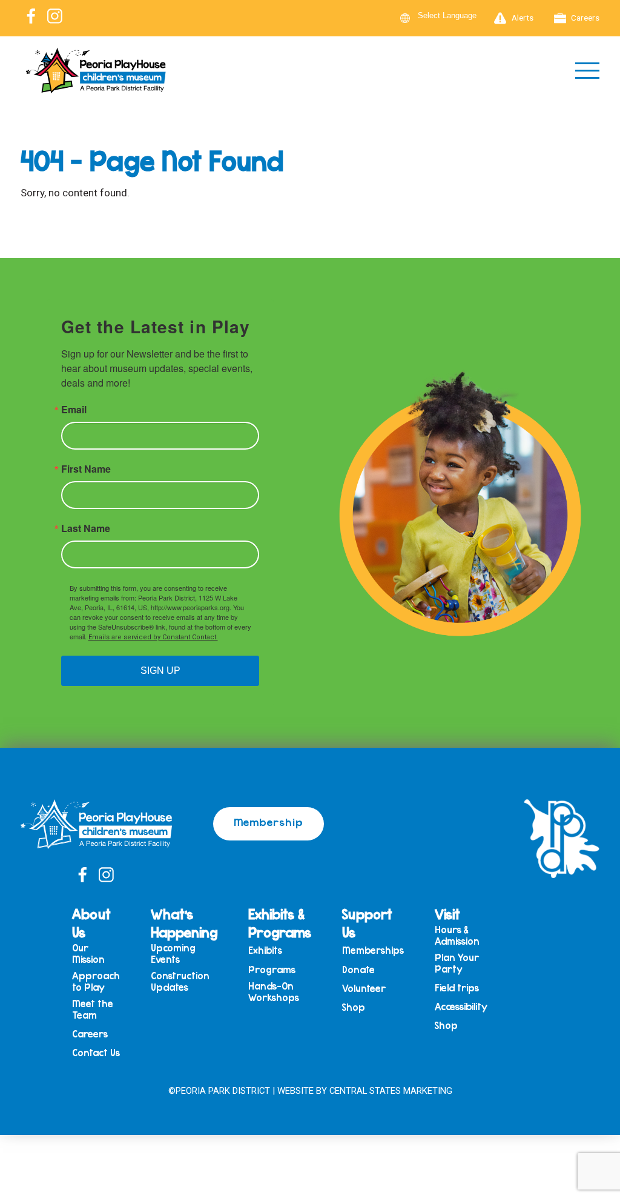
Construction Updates (180, 981)
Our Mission (88, 953)
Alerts (522, 17)
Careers (585, 17)
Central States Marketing (390, 1090)
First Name (86, 469)
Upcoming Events (173, 953)
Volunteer (364, 988)
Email (74, 409)
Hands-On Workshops (273, 991)
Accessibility (461, 1007)
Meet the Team (92, 1009)
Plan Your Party (457, 963)
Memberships (373, 950)
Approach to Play (96, 981)
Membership (268, 821)
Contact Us (96, 1053)
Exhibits (265, 950)
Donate (358, 970)
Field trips (457, 988)
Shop (353, 1007)
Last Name (85, 528)
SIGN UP (160, 670)
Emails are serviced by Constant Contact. (153, 637)
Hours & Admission (457, 935)
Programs (271, 970)
